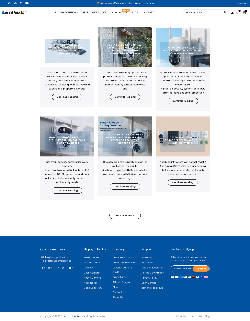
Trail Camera (91, 257)
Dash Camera (92, 272)
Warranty (147, 262)
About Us (118, 297)
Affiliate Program (122, 282)
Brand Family (120, 277)
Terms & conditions (153, 272)
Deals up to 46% (93, 288)
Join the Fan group (152, 288)
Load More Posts (125, 215)
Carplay (88, 267)
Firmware (147, 257)
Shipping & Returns (152, 267)
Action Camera (92, 277)
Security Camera (93, 262)
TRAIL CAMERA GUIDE (94, 12)
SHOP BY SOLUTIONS (66, 12)
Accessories (91, 282)
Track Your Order (122, 257)
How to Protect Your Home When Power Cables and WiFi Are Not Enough (182, 50)
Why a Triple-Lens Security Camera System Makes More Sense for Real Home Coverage (125, 138)
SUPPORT (148, 12)
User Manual (149, 282)
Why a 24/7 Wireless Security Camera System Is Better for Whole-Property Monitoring (67, 49)
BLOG (135, 12)
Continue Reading (67, 97)
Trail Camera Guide (124, 262)
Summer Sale (120, 12)
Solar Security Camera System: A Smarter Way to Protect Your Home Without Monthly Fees (125, 49)
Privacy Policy (149, 277)
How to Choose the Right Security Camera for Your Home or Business (67, 140)
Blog (115, 287)
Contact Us (119, 292)
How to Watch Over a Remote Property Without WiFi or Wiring (183, 140)
